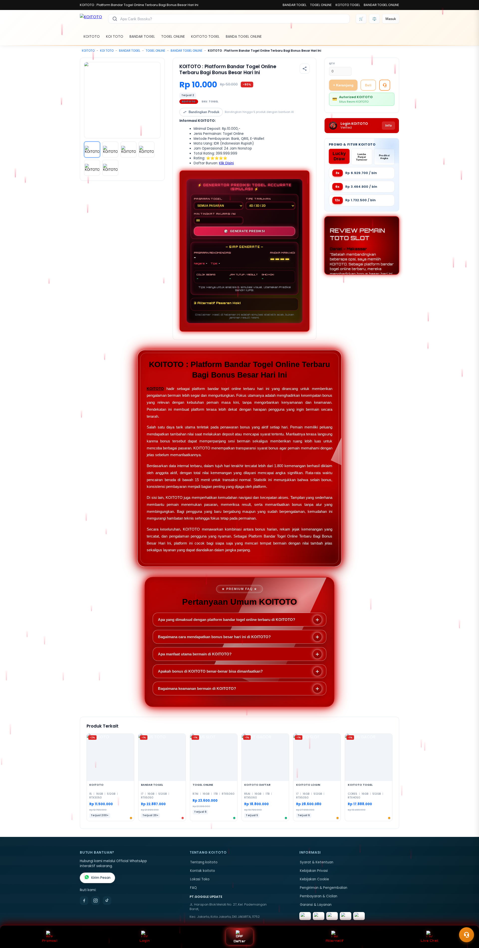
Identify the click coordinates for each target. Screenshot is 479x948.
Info (388, 125)
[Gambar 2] (110, 150)
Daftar (240, 941)
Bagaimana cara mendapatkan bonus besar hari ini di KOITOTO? (214, 637)
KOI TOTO (114, 36)
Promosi (49, 941)
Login (144, 941)
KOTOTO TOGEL (348, 4)
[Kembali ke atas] (468, 922)
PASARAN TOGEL (208, 198)
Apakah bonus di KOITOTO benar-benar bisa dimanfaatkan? (210, 671)
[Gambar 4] (146, 150)
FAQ (193, 887)
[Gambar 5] (92, 168)
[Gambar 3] (128, 150)
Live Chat (429, 941)
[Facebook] (84, 900)
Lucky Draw (339, 156)
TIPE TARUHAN (258, 198)
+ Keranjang (343, 85)
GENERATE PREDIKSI (244, 231)
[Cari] (114, 18)
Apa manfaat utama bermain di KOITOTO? (195, 654)
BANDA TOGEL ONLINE (244, 36)
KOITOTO (92, 36)
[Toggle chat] (466, 934)
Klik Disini (226, 163)
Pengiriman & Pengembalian (323, 887)
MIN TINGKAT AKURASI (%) (215, 213)
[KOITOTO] (91, 19)
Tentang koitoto (204, 862)
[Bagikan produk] (305, 69)
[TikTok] (107, 900)
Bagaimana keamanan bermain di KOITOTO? (197, 688)
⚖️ (374, 19)
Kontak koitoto (202, 870)
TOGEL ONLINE (321, 4)
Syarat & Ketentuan (316, 862)
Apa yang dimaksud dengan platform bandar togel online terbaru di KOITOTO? (226, 619)
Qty (332, 63)
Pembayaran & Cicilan (318, 896)
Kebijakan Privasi (314, 870)
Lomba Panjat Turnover (361, 157)
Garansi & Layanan (316, 904)
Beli (368, 85)
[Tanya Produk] (384, 85)
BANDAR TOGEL (294, 4)
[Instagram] (95, 900)
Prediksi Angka (384, 157)
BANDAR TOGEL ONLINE (381, 4)
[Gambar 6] (110, 168)
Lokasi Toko (200, 879)
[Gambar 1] (92, 150)
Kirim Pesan (101, 877)
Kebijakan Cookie (314, 879)
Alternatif (335, 941)
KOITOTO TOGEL (205, 36)
